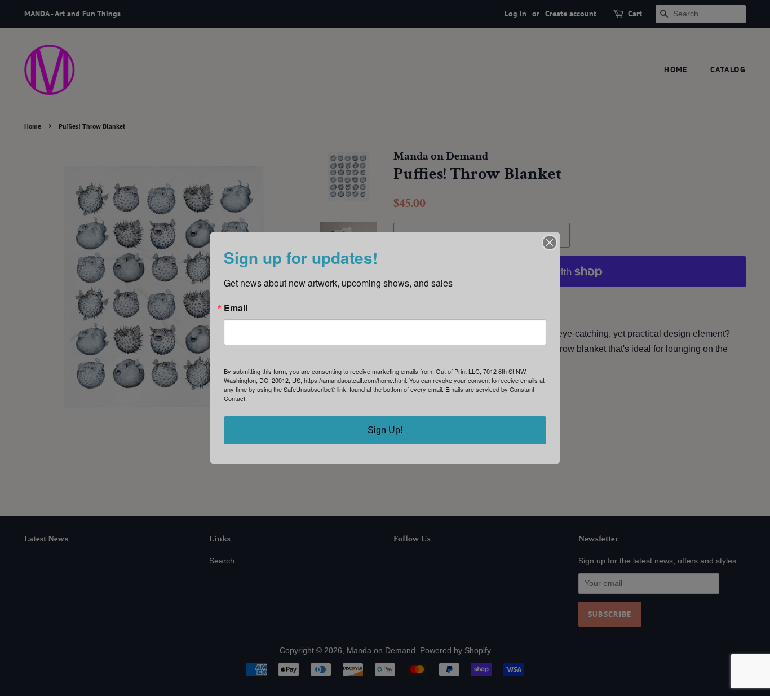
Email (235, 307)
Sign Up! (385, 430)
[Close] (549, 242)
